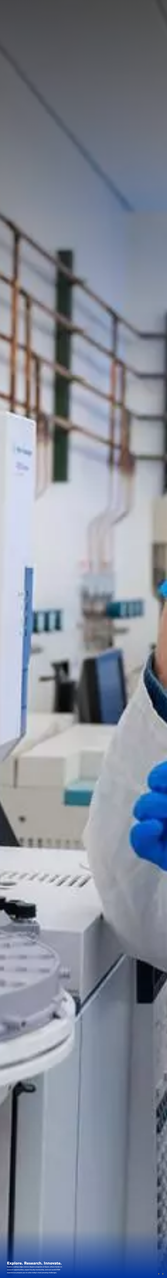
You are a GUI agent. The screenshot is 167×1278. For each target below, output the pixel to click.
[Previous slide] (158, 1274)
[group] (83, 639)
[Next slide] (163, 1274)
